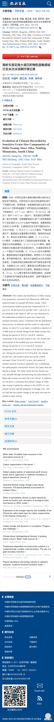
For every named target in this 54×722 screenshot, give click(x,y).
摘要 (7, 191)
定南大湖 (15, 285)
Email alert (39, 690)
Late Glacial (33, 401)
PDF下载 (29, 57)
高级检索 (8, 651)
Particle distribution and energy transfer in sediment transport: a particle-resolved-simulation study (25, 563)
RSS (39, 703)
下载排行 (33, 642)
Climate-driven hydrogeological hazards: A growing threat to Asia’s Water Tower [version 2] (24, 537)
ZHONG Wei (29, 156)
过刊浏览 (8, 642)
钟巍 (13, 78)
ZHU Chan (23, 159)
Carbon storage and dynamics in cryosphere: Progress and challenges (26, 527)
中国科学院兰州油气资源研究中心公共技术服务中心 (26, 611)
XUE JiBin (36, 159)
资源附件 (11, 441)
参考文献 (11, 419)
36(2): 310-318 (42, 11)
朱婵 (30, 78)
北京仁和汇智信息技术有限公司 (20, 719)
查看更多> (8, 626)
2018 (29, 11)
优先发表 (8, 637)
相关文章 (9, 426)
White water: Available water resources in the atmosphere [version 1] (22, 455)
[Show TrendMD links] (50, 576)
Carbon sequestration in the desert (18, 464)
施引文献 (9, 433)
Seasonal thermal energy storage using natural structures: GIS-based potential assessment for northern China (23, 487)
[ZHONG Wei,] (37, 155)
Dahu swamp (20, 401)
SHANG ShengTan (11, 156)
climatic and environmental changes (28, 405)
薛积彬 (38, 78)
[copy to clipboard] (40, 47)
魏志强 (23, 78)
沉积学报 (19, 11)
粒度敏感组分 (36, 285)
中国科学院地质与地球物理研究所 (19, 616)
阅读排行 (8, 647)
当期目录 (33, 637)
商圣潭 (6, 78)
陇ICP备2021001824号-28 (13, 674)
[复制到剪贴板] (40, 28)
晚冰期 (25, 285)
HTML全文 (10, 411)
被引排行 (33, 647)
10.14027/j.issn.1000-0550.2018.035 (22, 28)
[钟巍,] (17, 78)
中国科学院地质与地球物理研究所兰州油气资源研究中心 (28, 607)
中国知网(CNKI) (11, 621)
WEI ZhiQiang (9, 159)
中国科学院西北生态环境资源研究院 (20, 602)
